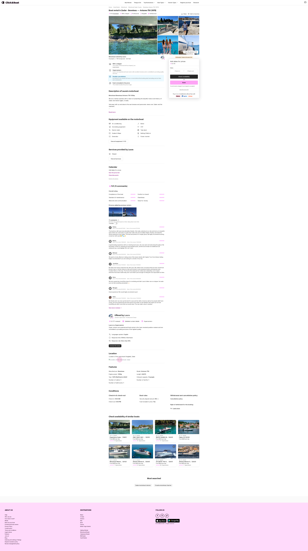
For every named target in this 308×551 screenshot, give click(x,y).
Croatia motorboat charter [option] (163, 485)
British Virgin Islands (85, 526)
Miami (81, 515)
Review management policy (12, 543)
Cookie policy (8, 528)
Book (184, 82)
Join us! (7, 536)
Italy (81, 520)
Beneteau (121, 371)
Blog (6, 538)
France (82, 524)
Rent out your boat (10, 522)
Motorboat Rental (84, 532)
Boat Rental (128, 2)
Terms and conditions (10, 530)
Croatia (82, 516)
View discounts (114, 175)
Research (196, 2)
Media (6, 520)
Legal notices (8, 532)
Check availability (184, 76)
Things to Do (137, 2)
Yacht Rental (83, 538)
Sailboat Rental (84, 530)
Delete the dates (113, 178)
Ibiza (81, 522)
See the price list (114, 172)
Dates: (171, 68)
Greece (82, 518)
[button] (184, 14)
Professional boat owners (11, 524)
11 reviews (115, 13)
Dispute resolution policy (11, 541)
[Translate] (116, 223)
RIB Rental (83, 536)
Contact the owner (115, 345)
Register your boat (185, 2)
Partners (7, 534)
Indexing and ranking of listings (13, 540)
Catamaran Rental (84, 534)
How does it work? (10, 518)
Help (6, 515)
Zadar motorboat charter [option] (143, 485)
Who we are (8, 516)
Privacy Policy (8, 526)
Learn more (176, 408)
